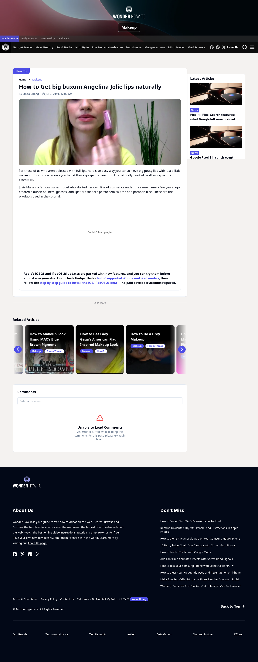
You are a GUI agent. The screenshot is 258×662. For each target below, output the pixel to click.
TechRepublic (97, 634)
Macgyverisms (154, 47)
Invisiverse (133, 47)
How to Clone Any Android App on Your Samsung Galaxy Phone (200, 538)
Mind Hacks (176, 47)
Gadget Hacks (29, 38)
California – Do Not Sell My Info (96, 599)
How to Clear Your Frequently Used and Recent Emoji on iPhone (200, 572)
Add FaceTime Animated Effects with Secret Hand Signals (196, 559)
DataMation (164, 634)
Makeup (129, 27)
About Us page (37, 543)
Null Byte (64, 38)
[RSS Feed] (37, 554)
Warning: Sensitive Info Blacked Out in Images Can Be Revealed (200, 586)
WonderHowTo (10, 38)
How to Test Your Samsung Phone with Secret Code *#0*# (196, 566)
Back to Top (230, 606)
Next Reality (48, 38)
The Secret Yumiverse (107, 47)
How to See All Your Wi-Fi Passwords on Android (190, 521)
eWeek (131, 634)
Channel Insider (203, 634)
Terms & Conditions (25, 599)
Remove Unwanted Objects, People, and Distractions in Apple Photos (199, 529)
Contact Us (67, 599)
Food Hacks (64, 47)
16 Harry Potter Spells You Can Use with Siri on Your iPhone (197, 545)
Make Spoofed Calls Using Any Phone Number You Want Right (199, 579)
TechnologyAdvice (57, 634)
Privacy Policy (48, 599)
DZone (238, 634)
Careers (132, 599)
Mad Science (196, 47)
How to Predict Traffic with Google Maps (185, 552)
